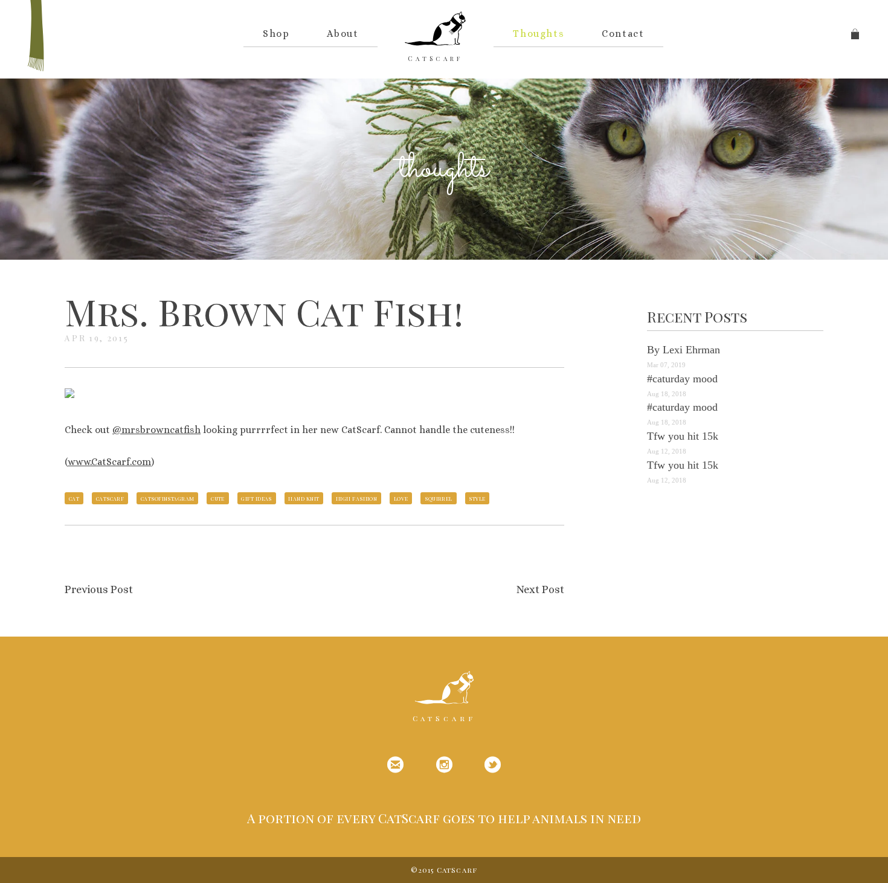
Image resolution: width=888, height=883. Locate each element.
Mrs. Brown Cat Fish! (264, 311)
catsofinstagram (168, 498)
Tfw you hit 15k (682, 436)
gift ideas (256, 498)
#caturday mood (682, 378)
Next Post (540, 589)
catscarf (110, 498)
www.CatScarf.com (109, 461)
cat (74, 498)
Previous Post (99, 589)
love (401, 498)
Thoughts (538, 33)
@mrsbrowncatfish (156, 429)
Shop (276, 33)
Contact (623, 33)
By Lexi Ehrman (683, 349)
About (342, 33)
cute (218, 498)
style (477, 498)
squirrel (438, 498)
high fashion (356, 498)
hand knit (303, 498)
